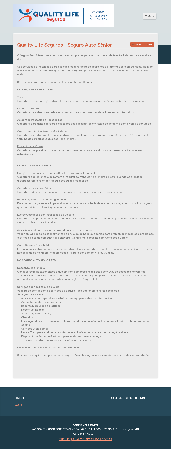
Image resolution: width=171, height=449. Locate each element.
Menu (151, 16)
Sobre (18, 404)
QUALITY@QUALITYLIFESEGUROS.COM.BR (85, 439)
